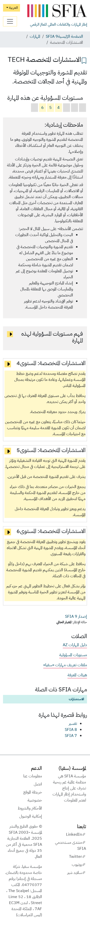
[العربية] (57, 11)
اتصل (38, 784)
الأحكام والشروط (30, 808)
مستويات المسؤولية (73, 655)
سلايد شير (74, 873)
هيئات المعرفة (77, 675)
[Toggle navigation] (10, 21)
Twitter (75, 857)
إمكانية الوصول (30, 816)
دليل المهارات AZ (75, 645)
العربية (13, 7)
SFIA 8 (71, 730)
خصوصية (35, 800)
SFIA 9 (52, 36)
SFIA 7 (71, 736)
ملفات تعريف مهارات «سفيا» (65, 665)
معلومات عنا (32, 776)
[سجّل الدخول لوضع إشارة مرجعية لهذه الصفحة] (84, 60)
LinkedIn (74, 834)
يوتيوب (77, 865)
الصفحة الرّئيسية (70, 36)
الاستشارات (76, 699)
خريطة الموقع (32, 792)
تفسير (73, 724)
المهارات (35, 36)
